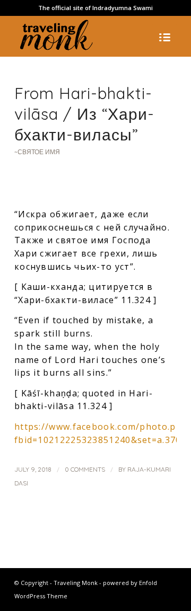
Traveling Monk (76, 583)
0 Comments (85, 469)
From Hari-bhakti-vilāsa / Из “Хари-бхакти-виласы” (84, 114)
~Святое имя (37, 152)
